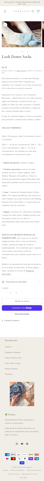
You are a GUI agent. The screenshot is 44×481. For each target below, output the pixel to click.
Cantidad (5, 288)
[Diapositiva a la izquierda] (16, 51)
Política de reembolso (17, 470)
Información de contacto (30, 474)
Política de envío (14, 474)
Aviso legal (23, 477)
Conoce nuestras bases (13, 358)
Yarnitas (20, 467)
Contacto (8, 347)
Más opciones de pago (22, 314)
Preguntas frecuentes (13, 352)
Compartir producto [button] (11, 320)
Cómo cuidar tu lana (12, 363)
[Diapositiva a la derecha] (27, 51)
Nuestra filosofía (11, 369)
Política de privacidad (34, 470)
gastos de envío (21, 70)
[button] (5, 11)
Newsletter (9, 374)
